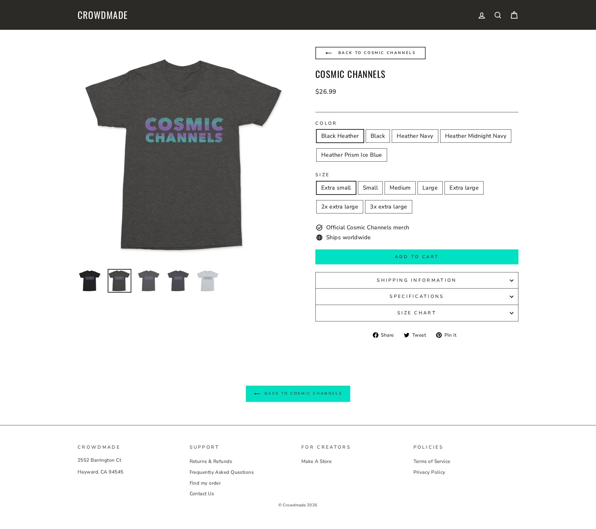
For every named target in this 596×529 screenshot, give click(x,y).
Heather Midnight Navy (475, 136)
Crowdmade (103, 14)
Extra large (464, 187)
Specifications (417, 296)
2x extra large (339, 206)
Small (370, 187)
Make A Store (316, 461)
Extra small (336, 187)
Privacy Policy (429, 472)
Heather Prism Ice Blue (351, 155)
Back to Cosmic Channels (376, 52)
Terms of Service (431, 461)
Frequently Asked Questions (222, 472)
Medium (400, 187)
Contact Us (202, 494)
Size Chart (416, 313)
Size (322, 175)
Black (378, 136)
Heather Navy (415, 136)
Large (430, 187)
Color (326, 123)
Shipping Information (417, 280)
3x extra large (388, 206)
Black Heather (340, 136)
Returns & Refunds (211, 461)
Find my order (205, 483)
